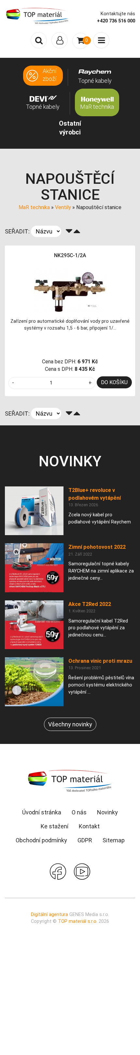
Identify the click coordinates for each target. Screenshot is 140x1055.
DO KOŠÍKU (114, 382)
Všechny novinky (70, 724)
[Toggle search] (39, 40)
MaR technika (34, 207)
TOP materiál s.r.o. (77, 921)
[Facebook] (58, 870)
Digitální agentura (49, 914)
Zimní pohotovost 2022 (97, 547)
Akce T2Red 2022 (89, 604)
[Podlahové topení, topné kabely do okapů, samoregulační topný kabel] (37, 15)
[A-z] (77, 231)
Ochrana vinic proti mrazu (100, 661)
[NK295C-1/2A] (70, 289)
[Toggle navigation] (59, 40)
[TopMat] (70, 780)
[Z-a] (69, 231)
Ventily (63, 207)
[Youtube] (82, 870)
